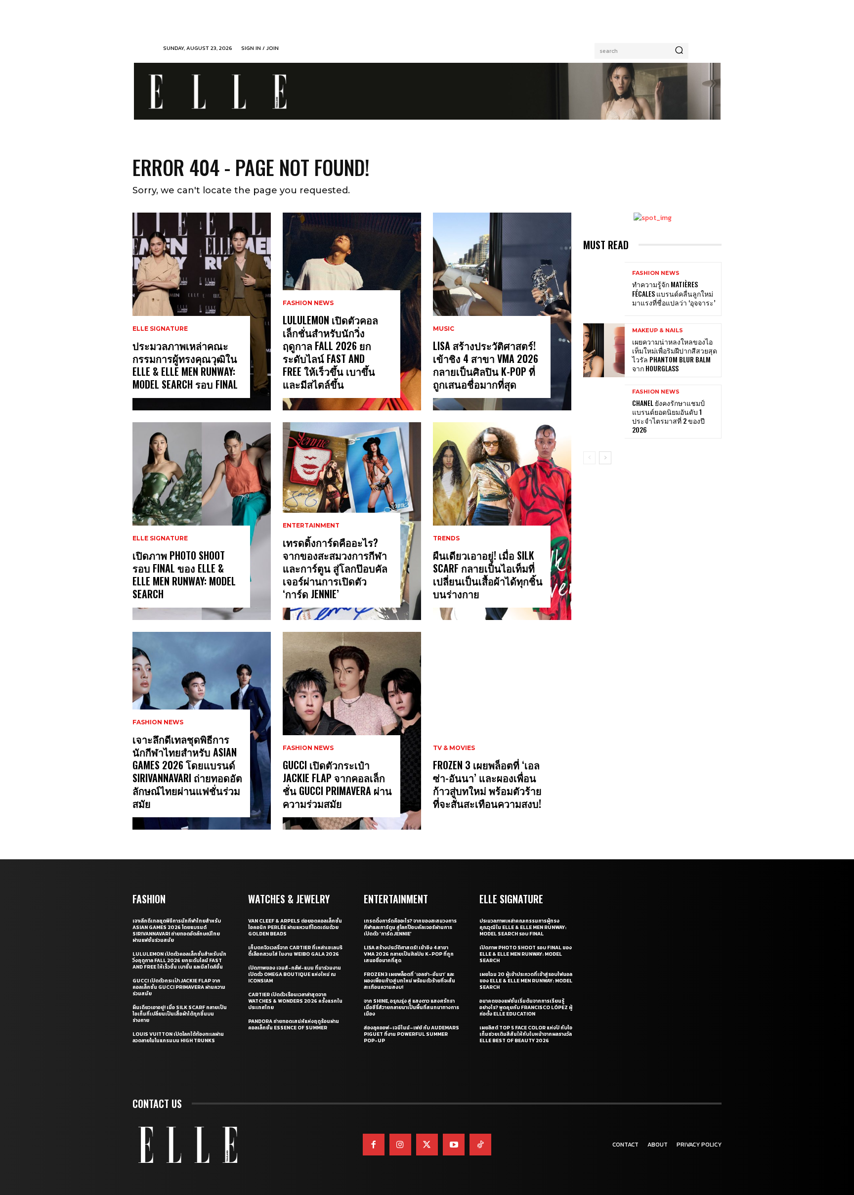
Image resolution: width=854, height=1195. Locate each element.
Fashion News (157, 722)
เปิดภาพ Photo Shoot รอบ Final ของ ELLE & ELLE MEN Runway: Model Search (184, 574)
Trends (446, 538)
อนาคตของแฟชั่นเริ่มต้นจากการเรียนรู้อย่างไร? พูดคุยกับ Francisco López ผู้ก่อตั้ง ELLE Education (525, 1007)
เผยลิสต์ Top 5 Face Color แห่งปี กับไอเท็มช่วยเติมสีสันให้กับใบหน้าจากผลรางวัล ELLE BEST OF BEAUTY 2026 (525, 1034)
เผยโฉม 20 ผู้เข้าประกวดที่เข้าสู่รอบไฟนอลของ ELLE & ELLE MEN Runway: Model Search (525, 981)
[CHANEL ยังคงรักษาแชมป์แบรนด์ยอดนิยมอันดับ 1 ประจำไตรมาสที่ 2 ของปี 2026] (604, 412)
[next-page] (605, 457)
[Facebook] (373, 1144)
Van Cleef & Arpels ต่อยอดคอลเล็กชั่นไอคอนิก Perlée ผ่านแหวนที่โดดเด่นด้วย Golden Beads (295, 927)
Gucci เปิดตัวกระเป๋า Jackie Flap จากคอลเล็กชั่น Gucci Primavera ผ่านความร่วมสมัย (337, 784)
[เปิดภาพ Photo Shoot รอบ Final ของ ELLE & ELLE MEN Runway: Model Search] (201, 521)
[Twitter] (427, 1144)
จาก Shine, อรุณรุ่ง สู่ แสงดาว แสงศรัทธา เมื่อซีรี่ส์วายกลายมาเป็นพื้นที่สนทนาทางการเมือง (411, 1007)
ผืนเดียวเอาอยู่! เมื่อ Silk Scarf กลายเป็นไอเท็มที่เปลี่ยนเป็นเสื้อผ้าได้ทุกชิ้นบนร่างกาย (488, 574)
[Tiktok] (480, 1144)
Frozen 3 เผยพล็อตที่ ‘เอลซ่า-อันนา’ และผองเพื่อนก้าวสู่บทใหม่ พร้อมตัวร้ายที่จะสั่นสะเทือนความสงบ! (487, 784)
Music (443, 329)
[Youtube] (454, 1144)
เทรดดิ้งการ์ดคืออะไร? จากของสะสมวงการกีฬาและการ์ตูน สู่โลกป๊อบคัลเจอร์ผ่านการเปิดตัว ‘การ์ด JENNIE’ (335, 568)
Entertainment (311, 526)
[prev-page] (589, 457)
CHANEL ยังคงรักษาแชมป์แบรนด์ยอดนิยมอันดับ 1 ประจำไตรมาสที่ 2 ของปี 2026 (668, 416)
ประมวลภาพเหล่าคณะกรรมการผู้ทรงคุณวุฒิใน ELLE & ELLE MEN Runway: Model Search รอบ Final (185, 365)
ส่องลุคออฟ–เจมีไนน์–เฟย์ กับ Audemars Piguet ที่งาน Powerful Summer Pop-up (411, 1034)
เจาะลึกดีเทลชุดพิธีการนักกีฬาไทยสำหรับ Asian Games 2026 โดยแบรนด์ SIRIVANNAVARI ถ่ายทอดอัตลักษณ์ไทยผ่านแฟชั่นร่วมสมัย (187, 771)
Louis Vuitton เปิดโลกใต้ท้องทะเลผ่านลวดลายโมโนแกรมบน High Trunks (178, 1037)
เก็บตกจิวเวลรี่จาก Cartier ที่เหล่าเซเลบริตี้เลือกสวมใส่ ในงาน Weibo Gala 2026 (295, 951)
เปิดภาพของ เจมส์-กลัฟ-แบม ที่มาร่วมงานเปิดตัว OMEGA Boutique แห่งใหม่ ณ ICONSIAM (294, 974)
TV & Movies (454, 748)
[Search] (679, 51)
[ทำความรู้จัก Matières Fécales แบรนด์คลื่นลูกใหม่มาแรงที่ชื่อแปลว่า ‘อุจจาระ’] (604, 289)
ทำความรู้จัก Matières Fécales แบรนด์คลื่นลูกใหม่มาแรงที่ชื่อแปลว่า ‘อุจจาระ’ (673, 293)
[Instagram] (400, 1144)
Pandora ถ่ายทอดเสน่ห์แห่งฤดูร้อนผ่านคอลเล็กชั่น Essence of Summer (293, 1024)
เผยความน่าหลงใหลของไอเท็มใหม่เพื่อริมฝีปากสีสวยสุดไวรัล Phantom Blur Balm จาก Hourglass (674, 355)
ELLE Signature (160, 329)
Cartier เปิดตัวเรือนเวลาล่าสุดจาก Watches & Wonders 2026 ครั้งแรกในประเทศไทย (295, 1001)
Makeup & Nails (657, 330)
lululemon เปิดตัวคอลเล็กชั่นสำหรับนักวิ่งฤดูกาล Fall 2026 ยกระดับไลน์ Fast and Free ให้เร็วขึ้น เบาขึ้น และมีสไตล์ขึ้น (330, 352)
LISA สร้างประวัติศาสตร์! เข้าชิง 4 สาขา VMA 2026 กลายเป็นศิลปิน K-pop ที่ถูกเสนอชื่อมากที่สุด (485, 365)
